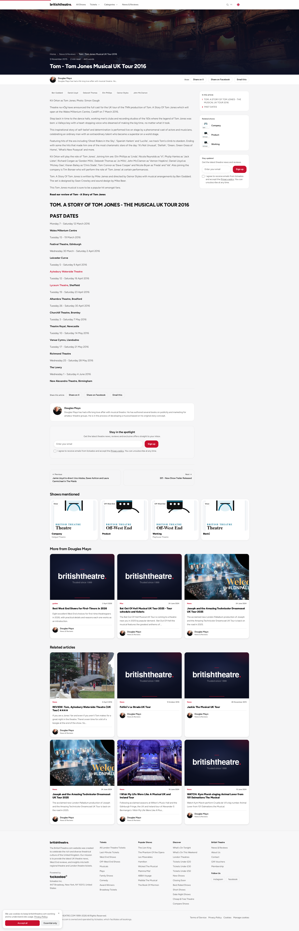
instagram (218, 879)
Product (106, 533)
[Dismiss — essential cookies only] (59, 913)
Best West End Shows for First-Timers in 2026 (79, 608)
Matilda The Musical (147, 880)
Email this (242, 79)
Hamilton (142, 861)
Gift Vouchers (218, 861)
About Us (215, 852)
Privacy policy (117, 451)
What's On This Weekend (185, 852)
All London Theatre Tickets (113, 847)
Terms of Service (198, 917)
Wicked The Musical (148, 866)
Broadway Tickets (108, 889)
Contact (215, 857)
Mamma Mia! (144, 871)
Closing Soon (179, 880)
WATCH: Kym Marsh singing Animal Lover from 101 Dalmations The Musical (215, 796)
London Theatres (181, 857)
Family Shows (106, 875)
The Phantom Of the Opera (151, 852)
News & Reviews (130, 4)
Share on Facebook (220, 79)
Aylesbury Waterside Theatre (66, 271)
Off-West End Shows (110, 861)
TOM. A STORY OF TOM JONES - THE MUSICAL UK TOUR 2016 (221, 101)
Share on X (198, 79)
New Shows (179, 875)
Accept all (22, 923)
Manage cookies (241, 917)
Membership (217, 866)
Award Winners (107, 885)
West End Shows (108, 857)
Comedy (104, 880)
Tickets (93, 4)
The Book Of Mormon (148, 885)
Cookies (227, 917)
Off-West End (109, 504)
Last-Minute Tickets (109, 852)
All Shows (81, 4)
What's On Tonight (182, 847)
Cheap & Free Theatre (183, 899)
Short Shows (179, 889)
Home (53, 54)
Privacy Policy (215, 917)
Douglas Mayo (72, 408)
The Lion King (144, 847)
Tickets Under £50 (182, 871)
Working (157, 533)
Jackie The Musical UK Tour (203, 707)
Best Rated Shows (182, 885)
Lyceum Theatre (59, 285)
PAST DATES (209, 107)
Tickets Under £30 (182, 866)
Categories (109, 4)
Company (57, 533)
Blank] (206, 533)
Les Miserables (145, 857)
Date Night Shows (182, 894)
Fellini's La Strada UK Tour (135, 707)
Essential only (50, 923)
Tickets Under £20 (182, 861)
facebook (232, 879)
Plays (102, 871)
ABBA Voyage (145, 875)
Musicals (104, 866)
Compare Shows (181, 903)
